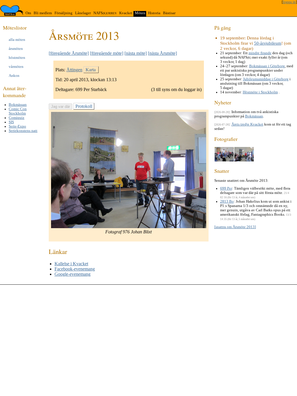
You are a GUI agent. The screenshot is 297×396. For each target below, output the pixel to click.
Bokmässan (18, 105)
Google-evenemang (72, 274)
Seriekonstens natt (23, 131)
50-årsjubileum (267, 43)
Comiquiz (16, 118)
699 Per (226, 188)
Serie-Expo (17, 126)
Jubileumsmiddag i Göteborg (266, 79)
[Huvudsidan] (12, 10)
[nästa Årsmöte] (162, 53)
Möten (140, 13)
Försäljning (64, 13)
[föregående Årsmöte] (69, 53)
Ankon (14, 76)
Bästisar (169, 13)
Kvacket (125, 13)
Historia (154, 13)
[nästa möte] (135, 53)
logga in (289, 2)
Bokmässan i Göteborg (267, 66)
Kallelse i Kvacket (71, 263)
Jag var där (60, 106)
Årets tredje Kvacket (247, 124)
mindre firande (260, 53)
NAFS (105, 13)
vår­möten (16, 67)
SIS (11, 122)
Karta (91, 69)
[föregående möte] (106, 53)
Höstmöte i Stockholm (260, 92)
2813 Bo (227, 201)
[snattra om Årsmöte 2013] (235, 227)
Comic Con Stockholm (18, 111)
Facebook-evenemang (75, 268)
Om (28, 13)
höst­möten (17, 58)
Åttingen (74, 69)
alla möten (17, 40)
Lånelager (83, 13)
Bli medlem (43, 13)
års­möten (16, 49)
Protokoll (83, 106)
